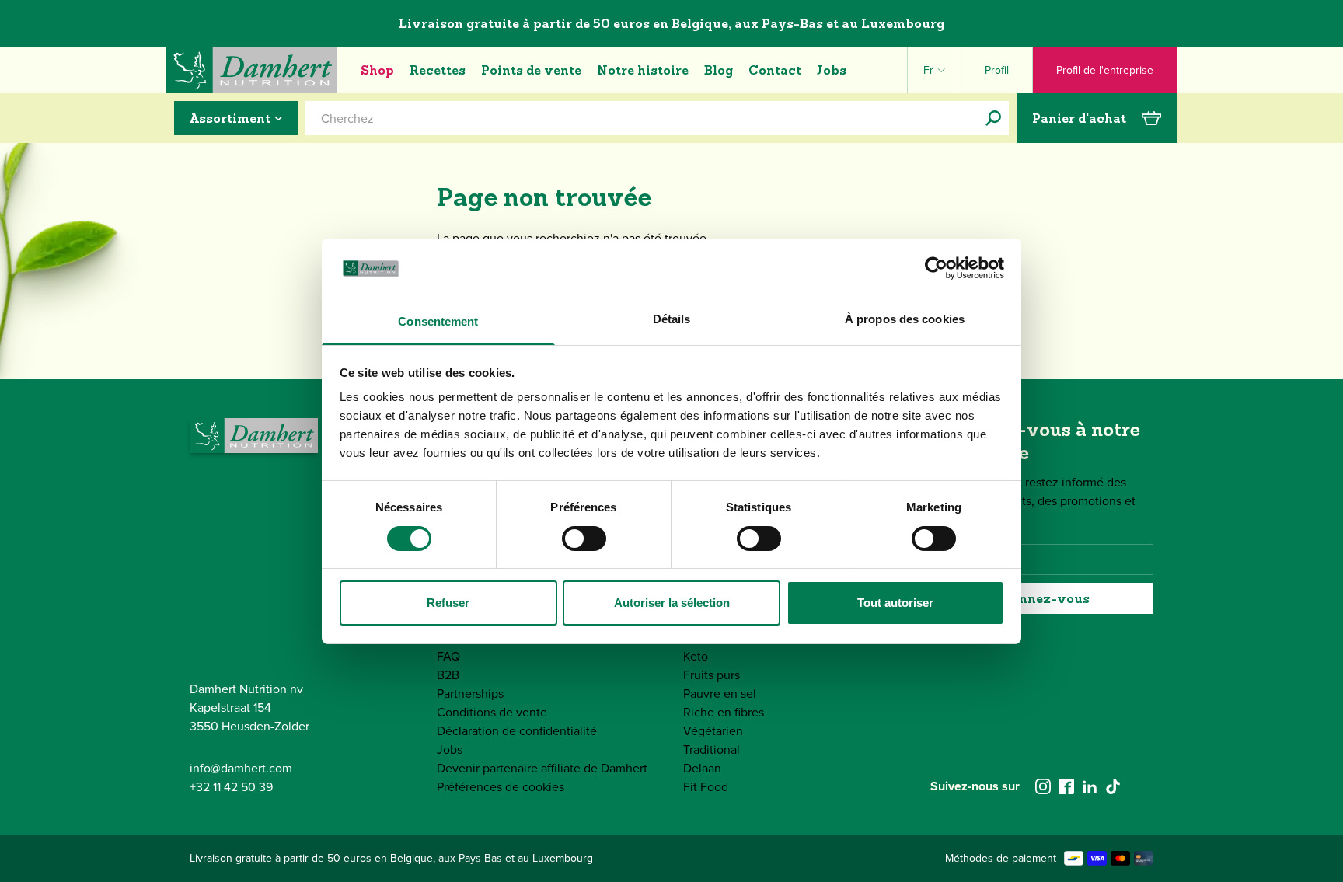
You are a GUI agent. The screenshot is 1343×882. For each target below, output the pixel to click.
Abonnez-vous (1041, 598)
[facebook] (1066, 786)
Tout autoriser (895, 602)
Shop (377, 69)
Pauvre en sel (719, 693)
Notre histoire (643, 69)
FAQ (448, 655)
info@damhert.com (241, 767)
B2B (448, 674)
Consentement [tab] (438, 321)
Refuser (448, 602)
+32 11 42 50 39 (231, 786)
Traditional (711, 749)
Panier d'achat (1079, 118)
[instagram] (1043, 786)
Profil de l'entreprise (1104, 70)
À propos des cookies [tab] (905, 319)
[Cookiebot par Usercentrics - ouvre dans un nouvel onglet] (936, 268)
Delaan (702, 767)
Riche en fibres (723, 711)
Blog (718, 69)
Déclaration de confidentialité (517, 730)
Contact (774, 69)
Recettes (438, 69)
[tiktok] (1113, 786)
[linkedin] (1089, 786)
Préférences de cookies (500, 786)
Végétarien (713, 730)
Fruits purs (711, 674)
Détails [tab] (672, 319)
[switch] (584, 538)
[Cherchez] (993, 118)
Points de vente (531, 69)
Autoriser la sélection (672, 602)
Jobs (831, 69)
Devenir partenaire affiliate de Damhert (542, 767)
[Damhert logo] (251, 70)
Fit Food (705, 786)
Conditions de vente (492, 711)
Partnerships (470, 693)
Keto (695, 655)
